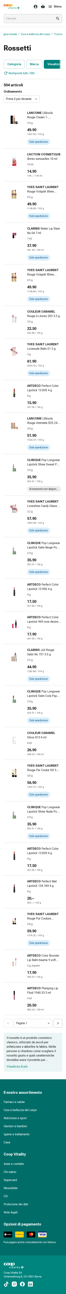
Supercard (10, 1180)
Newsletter (11, 1188)
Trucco (58, 34)
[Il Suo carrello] (43, 6)
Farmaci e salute (14, 1102)
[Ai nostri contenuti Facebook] (22, 1284)
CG (6, 1196)
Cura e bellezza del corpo (35, 34)
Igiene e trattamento (17, 1134)
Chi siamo (10, 1172)
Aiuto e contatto (14, 1164)
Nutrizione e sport (15, 1118)
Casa (7, 1142)
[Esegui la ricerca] (57, 18)
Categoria (14, 64)
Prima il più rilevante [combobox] (19, 99)
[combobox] (28, 18)
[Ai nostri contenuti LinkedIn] (30, 1284)
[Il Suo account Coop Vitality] (34, 6)
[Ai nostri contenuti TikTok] (6, 1284)
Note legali (11, 1212)
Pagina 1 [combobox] (21, 1023)
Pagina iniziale (9, 34)
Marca (34, 64)
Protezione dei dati (16, 1204)
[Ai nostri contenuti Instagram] (14, 1284)
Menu (58, 6)
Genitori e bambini (15, 1126)
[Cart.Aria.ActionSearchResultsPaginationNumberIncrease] (58, 1023)
